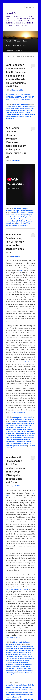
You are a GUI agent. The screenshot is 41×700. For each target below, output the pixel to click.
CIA (30, 425)
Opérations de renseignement (24, 419)
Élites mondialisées (18, 110)
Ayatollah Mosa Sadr (24, 648)
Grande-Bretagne (24, 112)
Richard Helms (24, 114)
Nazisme (25, 104)
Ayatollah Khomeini (12, 646)
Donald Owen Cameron (13, 215)
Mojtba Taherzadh (24, 435)
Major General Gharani (19, 433)
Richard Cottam (24, 667)
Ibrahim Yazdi (26, 654)
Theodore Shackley (17, 444)
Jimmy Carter (25, 431)
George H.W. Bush (18, 652)
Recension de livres (19, 45)
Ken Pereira (15, 219)
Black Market (10, 425)
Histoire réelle (17, 642)
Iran (28, 429)
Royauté (19, 50)
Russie (32, 114)
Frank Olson (9, 217)
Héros (8, 45)
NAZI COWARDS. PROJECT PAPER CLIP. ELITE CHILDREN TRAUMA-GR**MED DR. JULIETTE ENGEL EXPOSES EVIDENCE (20, 96)
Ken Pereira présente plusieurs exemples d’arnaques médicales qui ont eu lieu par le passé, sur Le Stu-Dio (16, 142)
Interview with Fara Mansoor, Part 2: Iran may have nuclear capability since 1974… (15, 243)
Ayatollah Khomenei (27, 423)
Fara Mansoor (21, 427)
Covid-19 (31, 213)
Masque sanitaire (24, 219)
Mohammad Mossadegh (20, 662)
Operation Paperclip (12, 221)
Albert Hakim (29, 362)
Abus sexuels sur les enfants (15, 108)
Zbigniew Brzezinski (17, 673)
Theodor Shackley (11, 671)
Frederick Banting (20, 217)
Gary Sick (18, 650)
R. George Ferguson (25, 221)
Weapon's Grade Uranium (18, 446)
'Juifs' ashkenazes (28, 106)
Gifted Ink (23, 429)
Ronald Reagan (21, 669)
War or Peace (22, 671)
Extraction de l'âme (12, 112)
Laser (32, 431)
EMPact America (11, 427)
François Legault (26, 215)
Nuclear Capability (16, 437)
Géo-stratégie (10, 419)
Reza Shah (15, 667)
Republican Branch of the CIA (20, 440)
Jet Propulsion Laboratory (19, 430)
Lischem (8, 433)
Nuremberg (15, 114)
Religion (18, 644)
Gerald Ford (16, 429)
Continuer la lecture (17, 412)
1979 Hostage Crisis (20, 421)
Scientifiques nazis (12, 116)
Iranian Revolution (11, 656)
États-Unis (29, 110)
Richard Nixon (20, 442)
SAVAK (29, 669)
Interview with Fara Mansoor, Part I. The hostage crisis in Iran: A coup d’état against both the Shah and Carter (15, 469)
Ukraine (21, 116)
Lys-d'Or (11, 13)
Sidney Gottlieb (21, 223)
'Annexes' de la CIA (15, 106)
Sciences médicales (26, 211)
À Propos (17, 41)
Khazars (8, 114)
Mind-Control (17, 104)
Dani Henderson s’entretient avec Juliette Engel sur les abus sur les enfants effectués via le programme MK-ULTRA (16, 75)
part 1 (21, 270)
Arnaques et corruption (20, 209)
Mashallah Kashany (17, 660)
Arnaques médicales (20, 213)
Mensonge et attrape (12, 211)
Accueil (8, 41)
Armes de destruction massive (23, 417)
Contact (25, 41)
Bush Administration (21, 425)
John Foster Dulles (18, 658)
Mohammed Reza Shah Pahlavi (17, 589)
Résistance (9, 50)
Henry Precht (17, 654)
